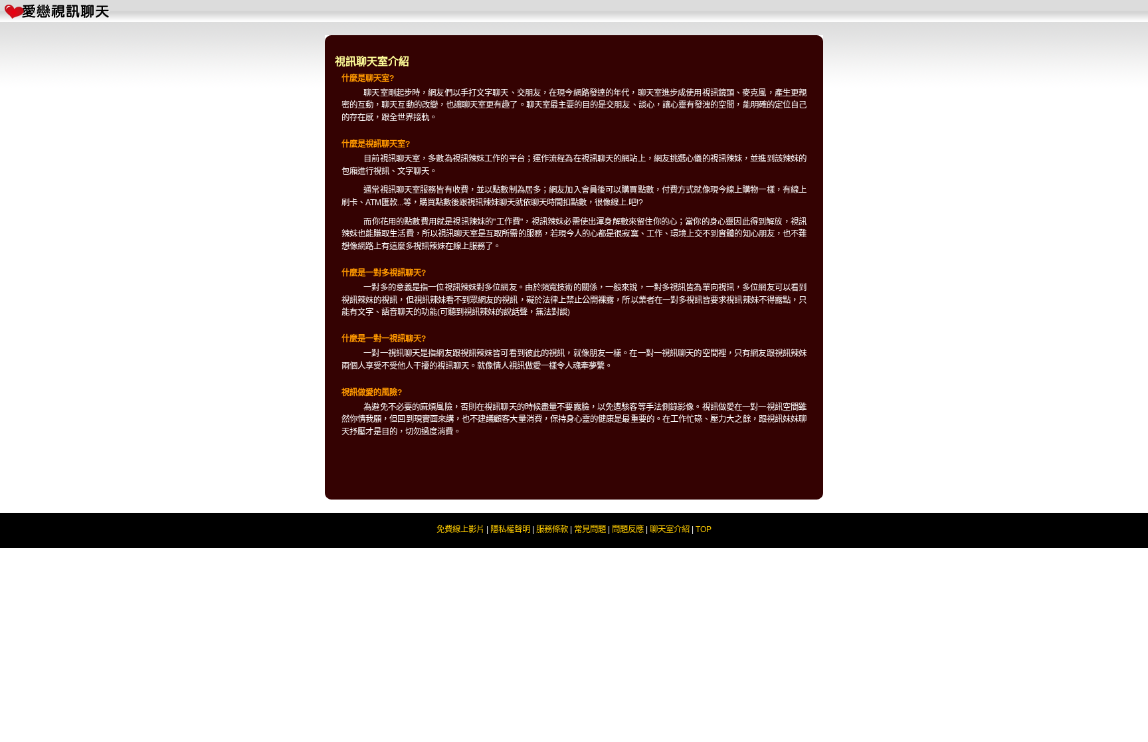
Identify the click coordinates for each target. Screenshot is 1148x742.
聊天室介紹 (670, 529)
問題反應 (628, 529)
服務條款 (552, 529)
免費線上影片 (460, 529)
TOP (704, 529)
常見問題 (590, 529)
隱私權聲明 (510, 529)
